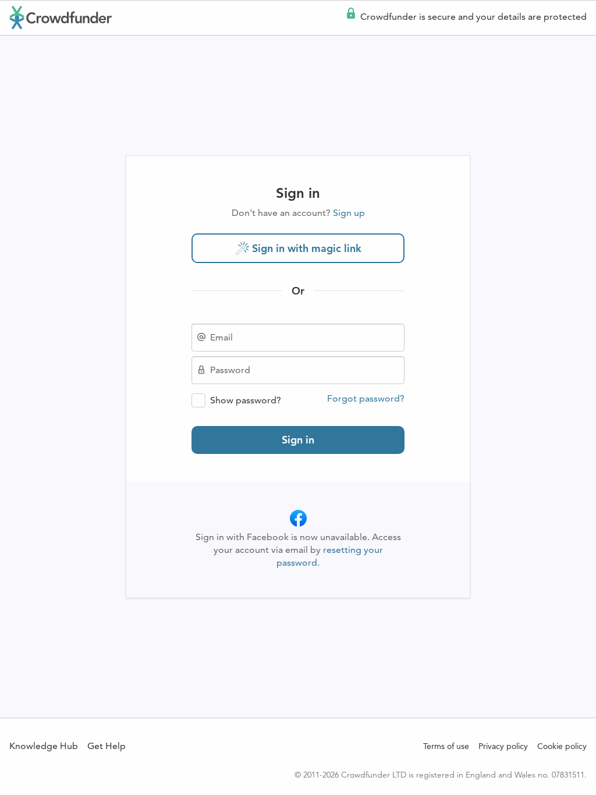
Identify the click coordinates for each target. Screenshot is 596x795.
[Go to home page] (60, 17)
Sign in (298, 439)
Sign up (349, 212)
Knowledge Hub (43, 745)
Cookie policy (562, 746)
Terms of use (446, 746)
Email (221, 337)
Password (230, 370)
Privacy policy (503, 746)
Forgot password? (366, 398)
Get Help (106, 745)
